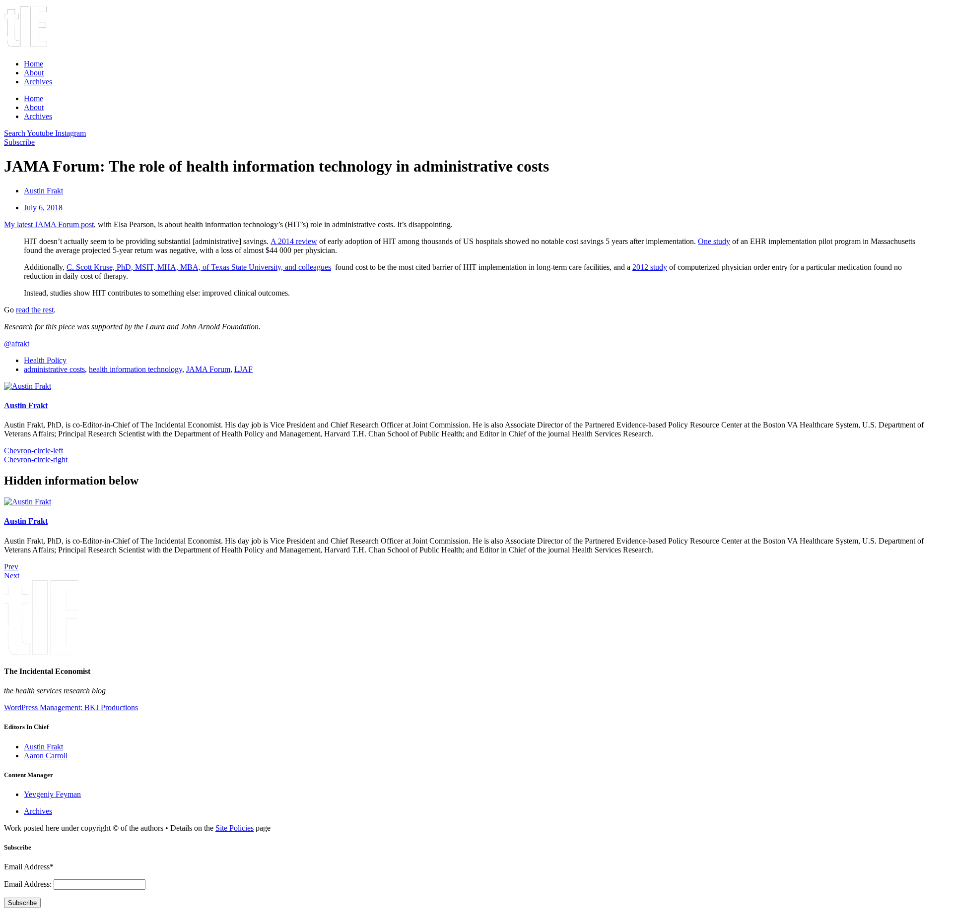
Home (33, 64)
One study (714, 241)
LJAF (243, 369)
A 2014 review (294, 241)
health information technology (135, 369)
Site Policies (234, 828)
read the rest (35, 309)
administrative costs (54, 369)
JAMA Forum (208, 369)
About (34, 72)
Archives (38, 81)
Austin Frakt (26, 405)
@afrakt (16, 343)
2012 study (649, 267)
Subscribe (22, 903)
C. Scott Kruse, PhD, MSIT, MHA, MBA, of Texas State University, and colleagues (199, 267)
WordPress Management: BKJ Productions (71, 707)
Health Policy (45, 360)
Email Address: (29, 884)
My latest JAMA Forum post (49, 224)
